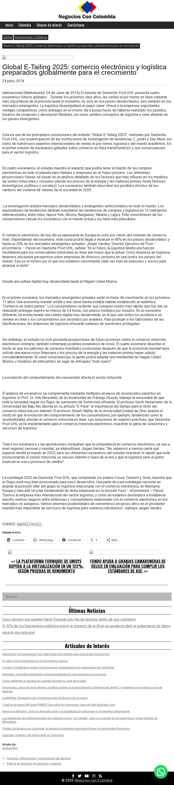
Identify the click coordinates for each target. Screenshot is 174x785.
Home (7, 37)
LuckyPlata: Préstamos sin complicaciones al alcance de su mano (45, 698)
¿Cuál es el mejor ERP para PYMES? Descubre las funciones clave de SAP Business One (58, 704)
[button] (161, 772)
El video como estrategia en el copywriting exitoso (35, 661)
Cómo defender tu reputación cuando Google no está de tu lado (44, 681)
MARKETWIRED (29, 524)
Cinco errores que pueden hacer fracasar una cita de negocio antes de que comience (69, 619)
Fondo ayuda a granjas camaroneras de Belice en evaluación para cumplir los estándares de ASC (128, 566)
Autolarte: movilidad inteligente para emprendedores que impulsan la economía (54, 674)
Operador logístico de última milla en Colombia (33, 735)
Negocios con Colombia (93, 780)
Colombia (24, 25)
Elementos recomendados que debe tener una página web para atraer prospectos (56, 654)
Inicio (9, 25)
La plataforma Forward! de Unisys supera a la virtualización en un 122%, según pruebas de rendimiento (46, 566)
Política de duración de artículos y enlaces (34, 763)
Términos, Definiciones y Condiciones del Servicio (39, 758)
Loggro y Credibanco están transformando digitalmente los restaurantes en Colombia (58, 667)
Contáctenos (76, 25)
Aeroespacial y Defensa (31, 37)
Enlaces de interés (49, 25)
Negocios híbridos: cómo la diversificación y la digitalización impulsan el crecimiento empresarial (66, 711)
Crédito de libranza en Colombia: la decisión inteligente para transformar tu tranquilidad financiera (66, 728)
